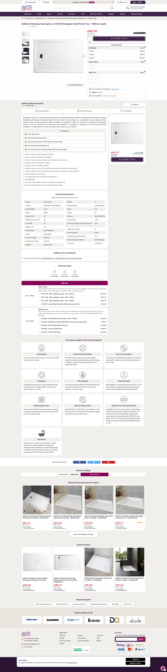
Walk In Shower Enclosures (43, 604)
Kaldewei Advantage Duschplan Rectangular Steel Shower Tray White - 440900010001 (67, 517)
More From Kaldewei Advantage (83, 534)
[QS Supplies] (27, 8)
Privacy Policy (82, 638)
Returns (99, 641)
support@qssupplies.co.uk (31, 644)
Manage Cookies (135, 663)
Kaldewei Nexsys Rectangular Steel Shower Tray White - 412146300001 (98, 579)
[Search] (112, 8)
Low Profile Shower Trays (62, 258)
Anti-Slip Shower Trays (47, 258)
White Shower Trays (76, 258)
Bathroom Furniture (96, 14)
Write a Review (94, 474)
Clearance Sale (31, 2)
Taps (82, 14)
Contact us (100, 635)
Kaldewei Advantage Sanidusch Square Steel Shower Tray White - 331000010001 (99, 517)
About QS (62, 635)
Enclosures (72, 14)
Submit (141, 639)
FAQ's (98, 638)
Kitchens (123, 14)
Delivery (80, 635)
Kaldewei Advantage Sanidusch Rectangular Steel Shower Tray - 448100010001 (129, 517)
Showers (60, 14)
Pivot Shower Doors (62, 604)
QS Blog (61, 638)
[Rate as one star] (71, 475)
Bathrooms (28, 14)
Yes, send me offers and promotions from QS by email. (130, 635)
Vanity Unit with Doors (79, 604)
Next (82, 56)
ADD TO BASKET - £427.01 (119, 38)
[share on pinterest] (108, 462)
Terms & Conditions (83, 641)
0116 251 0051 (28, 647)
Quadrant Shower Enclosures (98, 604)
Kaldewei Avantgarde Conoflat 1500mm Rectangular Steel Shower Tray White (35, 579)
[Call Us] (128, 8)
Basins (49, 14)
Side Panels (115, 604)
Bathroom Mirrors (136, 14)
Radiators (111, 14)
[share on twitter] (94, 462)
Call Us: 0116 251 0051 (138, 7)
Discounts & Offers (64, 641)
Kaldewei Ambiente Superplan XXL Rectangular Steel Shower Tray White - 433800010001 (66, 580)
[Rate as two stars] (71, 475)
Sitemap (61, 643)
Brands (47, 2)
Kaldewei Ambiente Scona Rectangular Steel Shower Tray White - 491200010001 (130, 579)
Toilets (39, 14)
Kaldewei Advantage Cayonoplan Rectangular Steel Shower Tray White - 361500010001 (37, 517)
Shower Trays (127, 604)
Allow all (135, 659)
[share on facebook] (79, 462)
